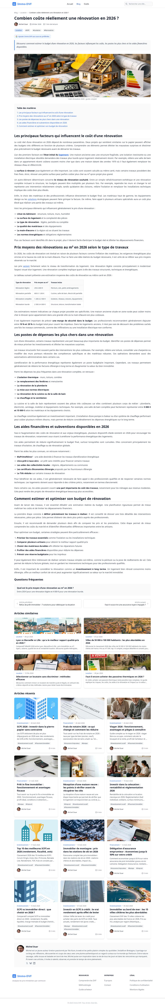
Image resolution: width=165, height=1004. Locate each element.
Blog (78, 4)
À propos (108, 980)
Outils (86, 4)
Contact (107, 985)
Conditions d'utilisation (139, 985)
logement (64, 154)
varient (26, 266)
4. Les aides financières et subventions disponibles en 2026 (42, 122)
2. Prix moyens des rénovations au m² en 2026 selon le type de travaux (46, 116)
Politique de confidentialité (141, 980)
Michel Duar (23, 24)
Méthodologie (85, 985)
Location (23, 13)
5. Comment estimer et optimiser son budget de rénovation (42, 126)
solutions (32, 199)
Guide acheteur (85, 989)
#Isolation (37, 30)
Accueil (70, 4)
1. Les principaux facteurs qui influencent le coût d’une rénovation (45, 112)
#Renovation (49, 30)
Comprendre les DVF (87, 980)
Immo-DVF (77, 1003)
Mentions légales (137, 989)
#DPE (27, 30)
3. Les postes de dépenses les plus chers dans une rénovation (43, 119)
